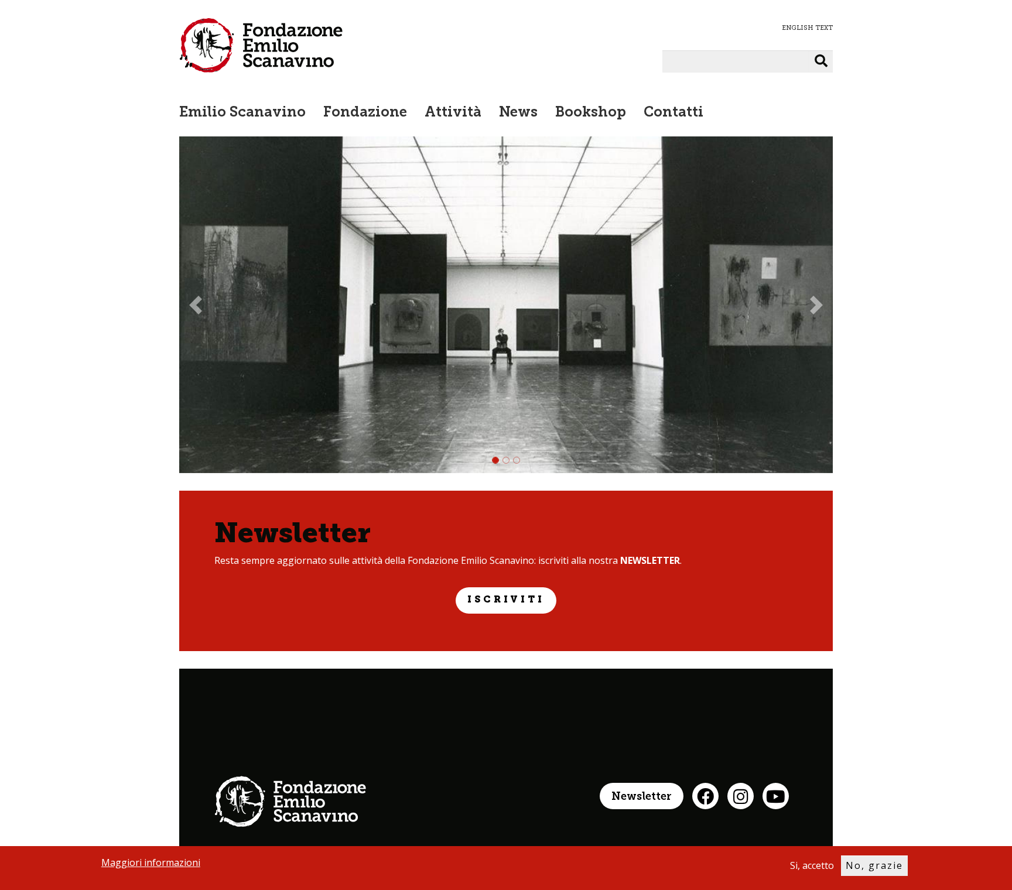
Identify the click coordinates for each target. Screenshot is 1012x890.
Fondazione (365, 113)
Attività (453, 113)
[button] (195, 304)
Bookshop (590, 113)
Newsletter (641, 797)
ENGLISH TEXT (807, 28)
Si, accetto (812, 865)
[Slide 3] (516, 460)
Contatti (673, 113)
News (518, 113)
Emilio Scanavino (242, 113)
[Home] (261, 45)
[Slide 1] (495, 460)
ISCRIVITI (505, 600)
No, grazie (874, 865)
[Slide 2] (506, 460)
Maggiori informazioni (150, 862)
